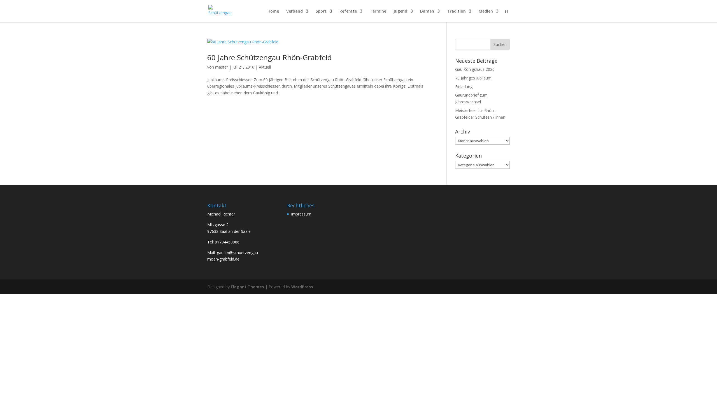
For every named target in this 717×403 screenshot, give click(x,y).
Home (273, 11)
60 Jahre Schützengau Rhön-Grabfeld (269, 57)
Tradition (456, 11)
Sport (321, 11)
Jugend (400, 11)
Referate (348, 11)
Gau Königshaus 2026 (475, 69)
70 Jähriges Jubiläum (473, 78)
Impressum (301, 214)
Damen (427, 11)
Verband (294, 11)
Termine (378, 11)
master (221, 67)
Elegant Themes (247, 286)
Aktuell (265, 67)
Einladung (463, 86)
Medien (486, 11)
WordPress (302, 286)
